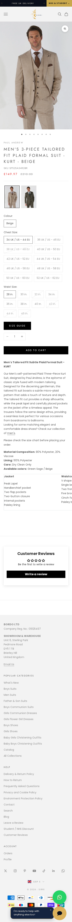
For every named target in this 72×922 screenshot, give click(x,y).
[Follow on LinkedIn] (53, 871)
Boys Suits (10, 689)
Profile (8, 859)
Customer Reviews (16, 835)
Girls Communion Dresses (20, 713)
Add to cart (36, 350)
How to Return (13, 780)
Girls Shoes (11, 731)
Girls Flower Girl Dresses (18, 719)
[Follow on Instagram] (15, 871)
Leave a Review (13, 823)
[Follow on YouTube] (34, 871)
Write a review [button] (36, 574)
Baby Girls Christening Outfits (22, 737)
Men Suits (10, 695)
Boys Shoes (11, 725)
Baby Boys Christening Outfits (23, 743)
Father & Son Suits (15, 701)
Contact (9, 804)
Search (8, 810)
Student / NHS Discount (19, 829)
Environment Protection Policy (23, 798)
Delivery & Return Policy (19, 774)
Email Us (9, 664)
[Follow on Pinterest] (25, 871)
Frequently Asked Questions (22, 786)
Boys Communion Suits (19, 707)
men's (11, 433)
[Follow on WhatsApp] (63, 871)
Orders (8, 853)
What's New (11, 683)
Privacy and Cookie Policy (20, 792)
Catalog (9, 750)
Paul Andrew (13, 142)
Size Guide (17, 325)
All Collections (13, 756)
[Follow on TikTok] (44, 871)
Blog (6, 817)
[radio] (12, 197)
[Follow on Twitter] (5, 871)
